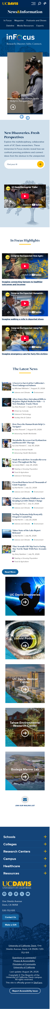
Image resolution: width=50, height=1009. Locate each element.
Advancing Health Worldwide (25, 433)
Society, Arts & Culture (22, 417)
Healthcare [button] (11, 866)
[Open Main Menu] (33, 3)
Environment (38, 392)
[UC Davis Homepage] (10, 3)
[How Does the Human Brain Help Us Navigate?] (6, 424)
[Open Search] (39, 3)
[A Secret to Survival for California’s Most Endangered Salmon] (6, 383)
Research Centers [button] (16, 851)
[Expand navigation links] (40, 164)
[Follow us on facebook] (4, 894)
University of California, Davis (22, 945)
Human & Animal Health (23, 449)
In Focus (8, 20)
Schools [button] (9, 836)
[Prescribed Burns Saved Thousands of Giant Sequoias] (6, 482)
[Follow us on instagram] (10, 894)
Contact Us (10, 917)
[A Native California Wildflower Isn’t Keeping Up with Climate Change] (6, 498)
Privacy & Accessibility (24, 960)
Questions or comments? (24, 957)
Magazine (19, 20)
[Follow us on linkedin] (16, 894)
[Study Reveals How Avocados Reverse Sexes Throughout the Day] (6, 459)
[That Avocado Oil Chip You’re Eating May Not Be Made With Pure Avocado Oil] (6, 546)
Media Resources (25, 25)
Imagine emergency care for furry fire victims (25, 353)
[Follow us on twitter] (22, 894)
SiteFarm (38, 982)
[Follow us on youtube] (28, 894)
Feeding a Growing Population (26, 469)
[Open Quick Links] (45, 3)
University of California (24, 967)
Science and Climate (22, 392)
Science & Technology (22, 414)
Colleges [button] (10, 844)
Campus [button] (9, 858)
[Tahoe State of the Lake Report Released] (6, 530)
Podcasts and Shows (36, 20)
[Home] (16, 885)
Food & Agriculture (21, 472)
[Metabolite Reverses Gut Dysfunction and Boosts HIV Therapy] (6, 440)
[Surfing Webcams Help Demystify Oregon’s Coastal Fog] (6, 514)
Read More (10, 571)
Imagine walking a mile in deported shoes (23, 319)
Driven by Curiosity (21, 411)
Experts (40, 25)
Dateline (10, 25)
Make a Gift (10, 924)
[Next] (28, 118)
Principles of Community (24, 964)
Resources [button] (11, 873)
